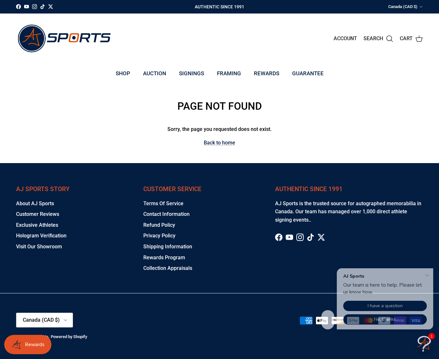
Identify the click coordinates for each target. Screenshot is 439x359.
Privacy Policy (159, 236)
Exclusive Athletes (37, 225)
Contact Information (166, 214)
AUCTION (154, 73)
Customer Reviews (37, 214)
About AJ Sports (35, 203)
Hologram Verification (41, 236)
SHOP (123, 73)
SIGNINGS (191, 73)
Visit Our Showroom (39, 247)
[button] (424, 344)
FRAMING (229, 73)
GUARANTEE (308, 73)
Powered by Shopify (69, 336)
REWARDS (266, 73)
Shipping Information (167, 247)
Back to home (219, 143)
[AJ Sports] (64, 38)
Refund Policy (159, 225)
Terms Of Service (163, 203)
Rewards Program (164, 257)
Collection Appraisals (167, 268)
